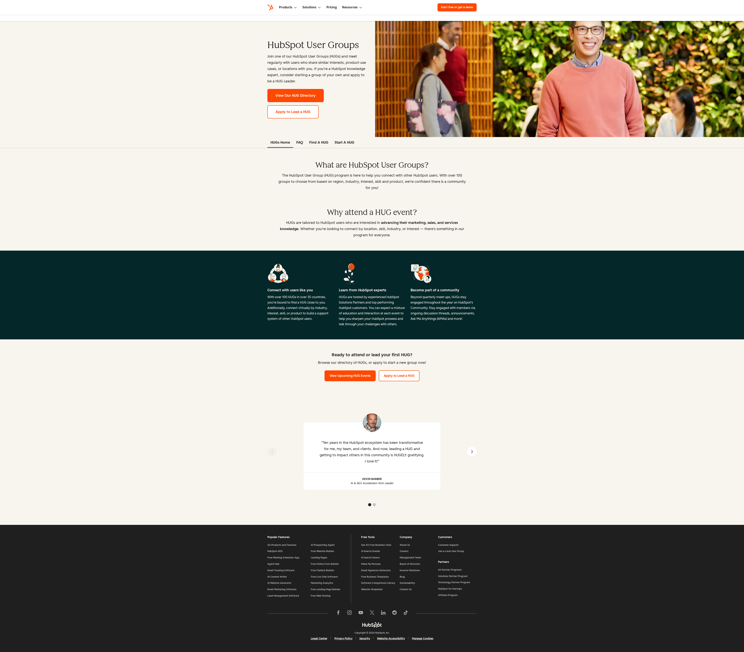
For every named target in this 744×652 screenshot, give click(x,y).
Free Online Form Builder (325, 564)
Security (364, 638)
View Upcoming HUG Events (350, 376)
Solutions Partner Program (453, 576)
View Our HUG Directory (300, 95)
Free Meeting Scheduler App (283, 557)
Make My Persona (371, 564)
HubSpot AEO (275, 551)
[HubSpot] (270, 7)
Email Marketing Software (281, 589)
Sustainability (407, 583)
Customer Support (448, 545)
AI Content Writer (277, 576)
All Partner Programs (450, 569)
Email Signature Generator (376, 570)
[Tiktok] (405, 613)
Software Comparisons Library (378, 583)
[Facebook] (338, 613)
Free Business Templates (375, 576)
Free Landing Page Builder (325, 589)
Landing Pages (319, 557)
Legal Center (319, 638)
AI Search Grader (370, 551)
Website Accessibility (391, 638)
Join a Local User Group (451, 551)
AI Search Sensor (370, 557)
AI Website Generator (279, 583)
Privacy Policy (343, 638)
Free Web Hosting (321, 595)
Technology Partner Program (454, 582)
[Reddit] (394, 613)
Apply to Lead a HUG (293, 112)
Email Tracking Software (280, 570)
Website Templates (372, 589)
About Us (405, 545)
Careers (404, 551)
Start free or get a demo (457, 7)
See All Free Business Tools (376, 545)
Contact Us (406, 589)
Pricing (331, 7)
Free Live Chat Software (324, 576)
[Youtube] (360, 613)
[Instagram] (349, 613)
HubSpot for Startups (450, 588)
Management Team (410, 557)
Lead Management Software (283, 595)
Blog (402, 576)
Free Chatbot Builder (322, 570)
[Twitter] (372, 613)
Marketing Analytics (322, 583)
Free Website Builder (322, 551)
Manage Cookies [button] (422, 638)
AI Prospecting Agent (323, 545)
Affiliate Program (448, 595)
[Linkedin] (383, 613)
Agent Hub (273, 564)
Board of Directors (410, 564)
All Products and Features (281, 545)
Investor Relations (410, 570)
